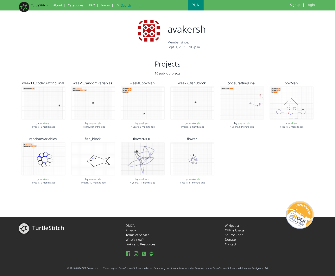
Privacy (131, 230)
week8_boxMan (142, 83)
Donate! (231, 239)
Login (311, 5)
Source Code (234, 235)
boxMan (291, 83)
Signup (295, 5)
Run (196, 5)
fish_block (93, 139)
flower (192, 139)
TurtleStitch (39, 5)
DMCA (130, 225)
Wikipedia (232, 225)
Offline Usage (234, 230)
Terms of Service (137, 235)
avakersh (45, 123)
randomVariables (43, 139)
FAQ (92, 5)
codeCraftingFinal (241, 83)
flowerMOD (142, 139)
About (57, 5)
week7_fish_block (192, 83)
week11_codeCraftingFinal (43, 83)
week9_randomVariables (92, 83)
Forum (105, 5)
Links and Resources (140, 244)
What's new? (135, 239)
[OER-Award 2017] (300, 214)
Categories (76, 5)
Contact (230, 244)
